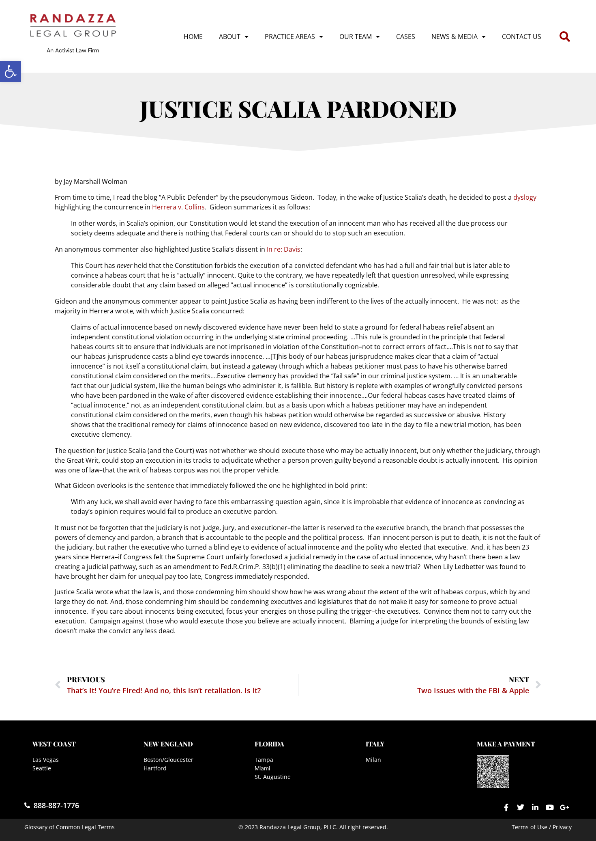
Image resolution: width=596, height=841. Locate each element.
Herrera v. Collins (178, 207)
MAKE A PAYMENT (506, 744)
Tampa (264, 759)
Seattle (41, 768)
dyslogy (524, 197)
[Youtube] (549, 807)
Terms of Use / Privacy (542, 827)
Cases (405, 36)
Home (193, 36)
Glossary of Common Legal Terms (69, 827)
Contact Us (521, 36)
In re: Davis (283, 249)
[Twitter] (520, 807)
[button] (10, 71)
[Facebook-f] (506, 807)
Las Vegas (45, 759)
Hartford (155, 768)
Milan (373, 759)
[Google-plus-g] (564, 807)
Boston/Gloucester (168, 759)
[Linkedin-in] (535, 807)
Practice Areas (290, 36)
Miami (262, 768)
